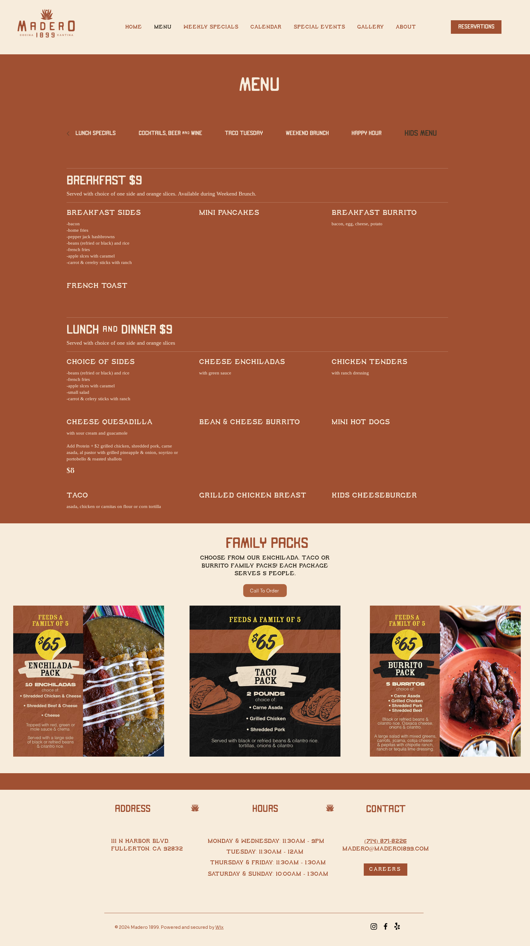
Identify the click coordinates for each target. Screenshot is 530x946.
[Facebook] (385, 926)
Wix (219, 927)
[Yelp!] (397, 926)
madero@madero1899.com (385, 849)
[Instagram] (374, 926)
